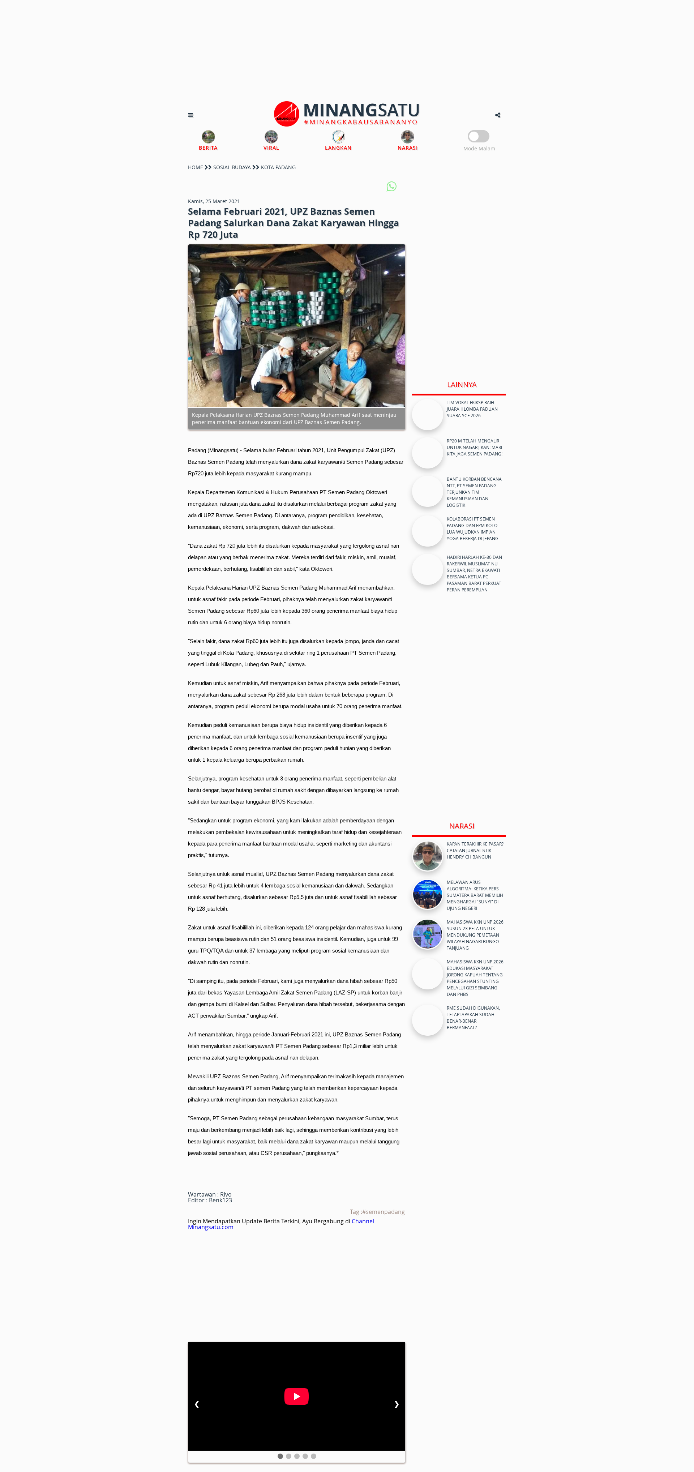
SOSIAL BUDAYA (232, 167)
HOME (195, 167)
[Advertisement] (347, 50)
